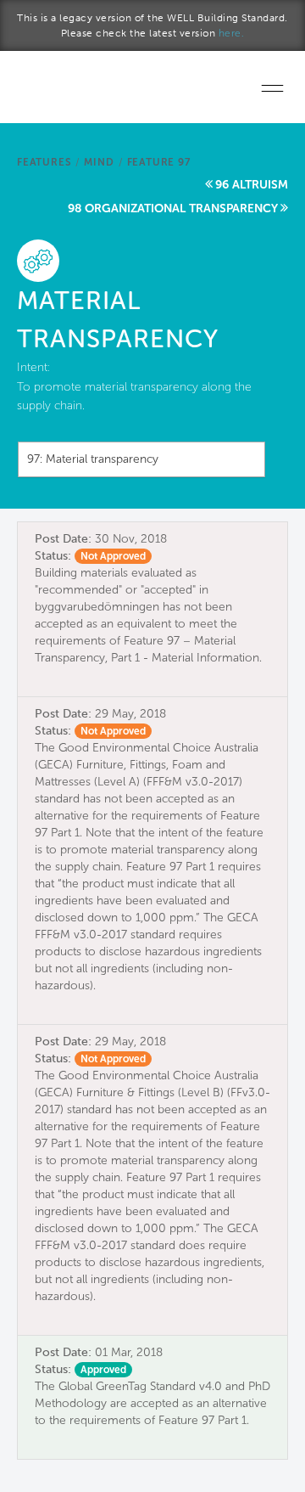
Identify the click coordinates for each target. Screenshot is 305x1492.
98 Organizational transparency (173, 208)
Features (44, 162)
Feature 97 (159, 162)
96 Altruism (251, 184)
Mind (99, 162)
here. (232, 33)
